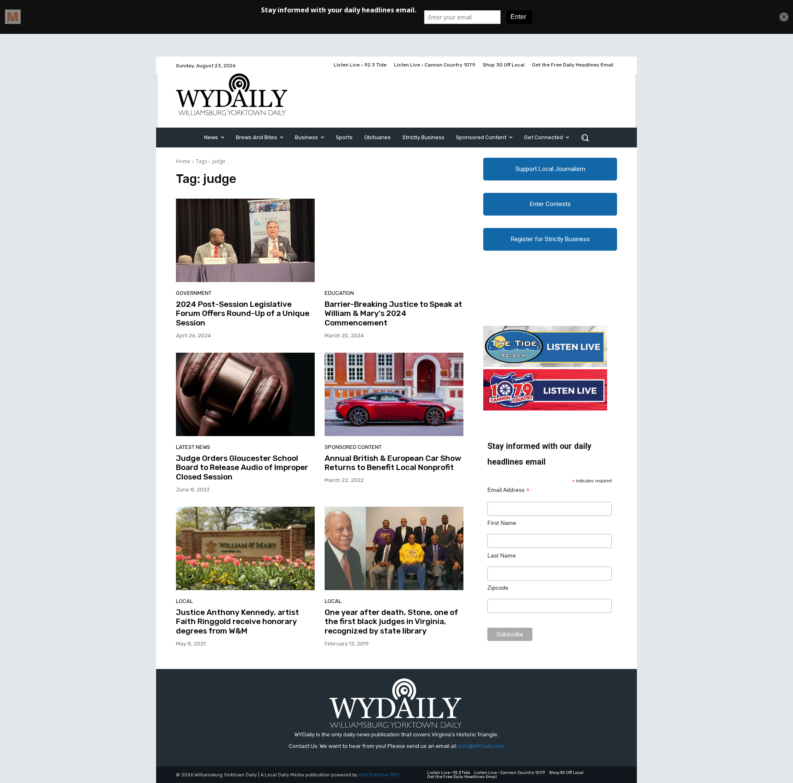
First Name (501, 523)
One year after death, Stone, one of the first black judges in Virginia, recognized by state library (391, 621)
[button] (585, 137)
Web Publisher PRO (379, 775)
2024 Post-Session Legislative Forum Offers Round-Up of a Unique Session (242, 313)
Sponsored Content (353, 447)
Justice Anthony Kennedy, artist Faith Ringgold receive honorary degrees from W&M (237, 621)
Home (183, 161)
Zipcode (497, 587)
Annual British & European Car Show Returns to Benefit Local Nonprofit (393, 462)
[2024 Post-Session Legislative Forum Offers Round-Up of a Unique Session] (245, 240)
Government (193, 293)
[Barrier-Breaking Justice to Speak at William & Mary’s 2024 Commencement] (394, 240)
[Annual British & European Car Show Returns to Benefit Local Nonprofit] (394, 394)
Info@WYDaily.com (481, 746)
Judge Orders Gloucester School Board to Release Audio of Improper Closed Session (242, 467)
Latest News (193, 447)
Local (184, 601)
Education (339, 293)
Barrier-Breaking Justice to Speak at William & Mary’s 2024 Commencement (393, 313)
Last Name (501, 555)
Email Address (508, 490)
